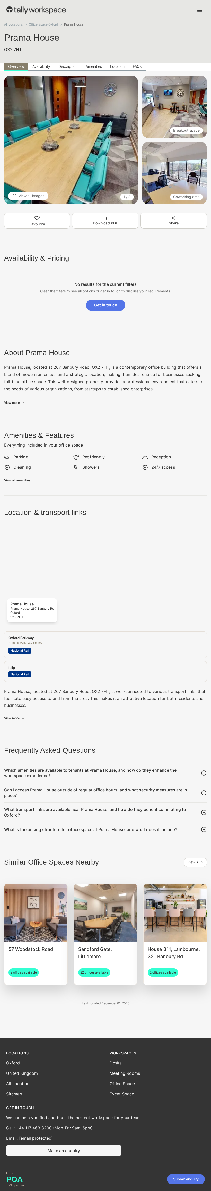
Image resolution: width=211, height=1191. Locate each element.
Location (117, 66)
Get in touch (105, 305)
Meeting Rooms (125, 1073)
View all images (31, 196)
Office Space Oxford (43, 24)
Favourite (37, 224)
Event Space (122, 1093)
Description (67, 66)
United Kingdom (22, 1073)
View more (12, 403)
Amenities (94, 66)
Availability (41, 66)
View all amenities (17, 480)
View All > (195, 862)
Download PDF (105, 223)
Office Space (122, 1083)
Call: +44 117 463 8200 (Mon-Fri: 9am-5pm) (49, 1127)
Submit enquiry (186, 1179)
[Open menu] (200, 10)
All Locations (13, 24)
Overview (16, 66)
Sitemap (14, 1093)
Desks (115, 1063)
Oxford (13, 1063)
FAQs (137, 66)
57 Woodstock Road (30, 949)
